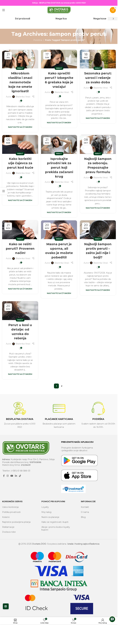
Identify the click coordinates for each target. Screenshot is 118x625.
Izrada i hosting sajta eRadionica (83, 544)
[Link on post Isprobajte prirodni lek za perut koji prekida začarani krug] (59, 144)
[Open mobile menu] (3, 10)
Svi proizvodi (22, 18)
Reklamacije (8, 527)
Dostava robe (9, 532)
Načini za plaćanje (50, 517)
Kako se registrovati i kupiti (54, 522)
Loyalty (45, 507)
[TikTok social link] (20, 476)
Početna (37, 40)
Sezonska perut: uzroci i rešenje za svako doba (98, 77)
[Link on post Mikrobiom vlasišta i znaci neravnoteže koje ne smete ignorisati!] (20, 59)
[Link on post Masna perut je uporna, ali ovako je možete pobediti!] (59, 229)
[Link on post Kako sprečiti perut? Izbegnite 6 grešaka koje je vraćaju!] (59, 59)
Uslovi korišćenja (10, 507)
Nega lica (61, 18)
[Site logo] (59, 10)
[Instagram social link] (7, 476)
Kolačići (6, 517)
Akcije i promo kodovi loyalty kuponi (55, 528)
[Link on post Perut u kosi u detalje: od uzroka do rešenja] (20, 310)
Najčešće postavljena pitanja (16, 522)
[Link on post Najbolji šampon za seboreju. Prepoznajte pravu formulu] (98, 144)
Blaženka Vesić (23, 96)
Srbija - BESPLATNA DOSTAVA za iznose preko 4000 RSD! (59, 3)
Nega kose (99, 18)
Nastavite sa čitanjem (20, 127)
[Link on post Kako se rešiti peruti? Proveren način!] (20, 229)
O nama (85, 512)
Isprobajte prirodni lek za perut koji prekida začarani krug (59, 167)
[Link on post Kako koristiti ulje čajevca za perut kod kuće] (20, 144)
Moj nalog (46, 512)
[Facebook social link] (4, 476)
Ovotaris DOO (39, 544)
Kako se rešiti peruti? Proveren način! (20, 248)
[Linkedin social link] (16, 476)
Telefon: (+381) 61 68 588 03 (16, 470)
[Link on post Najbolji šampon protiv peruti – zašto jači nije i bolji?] (98, 229)
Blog (83, 517)
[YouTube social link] (11, 476)
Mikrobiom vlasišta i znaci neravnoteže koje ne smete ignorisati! (20, 82)
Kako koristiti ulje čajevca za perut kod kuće (20, 163)
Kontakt (85, 507)
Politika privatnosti (11, 512)
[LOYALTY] (6, 606)
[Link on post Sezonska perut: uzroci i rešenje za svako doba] (98, 59)
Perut (20, 68)
